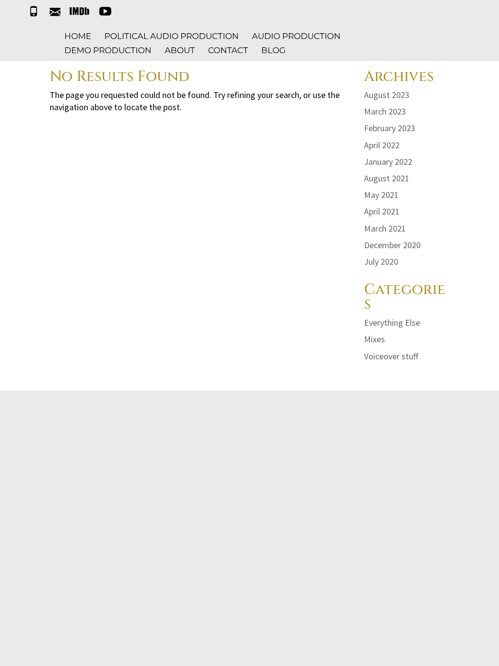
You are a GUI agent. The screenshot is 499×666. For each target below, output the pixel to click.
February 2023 (389, 128)
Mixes (374, 339)
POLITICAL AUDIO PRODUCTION (171, 37)
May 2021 (381, 194)
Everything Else (392, 322)
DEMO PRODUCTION (108, 51)
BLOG (273, 51)
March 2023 (385, 111)
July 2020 (381, 261)
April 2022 (382, 145)
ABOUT (180, 51)
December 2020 (392, 245)
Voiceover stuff (391, 356)
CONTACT (228, 51)
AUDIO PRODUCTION (296, 37)
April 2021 (382, 211)
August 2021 (386, 178)
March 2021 (385, 228)
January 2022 (388, 161)
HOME (77, 37)
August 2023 (386, 94)
